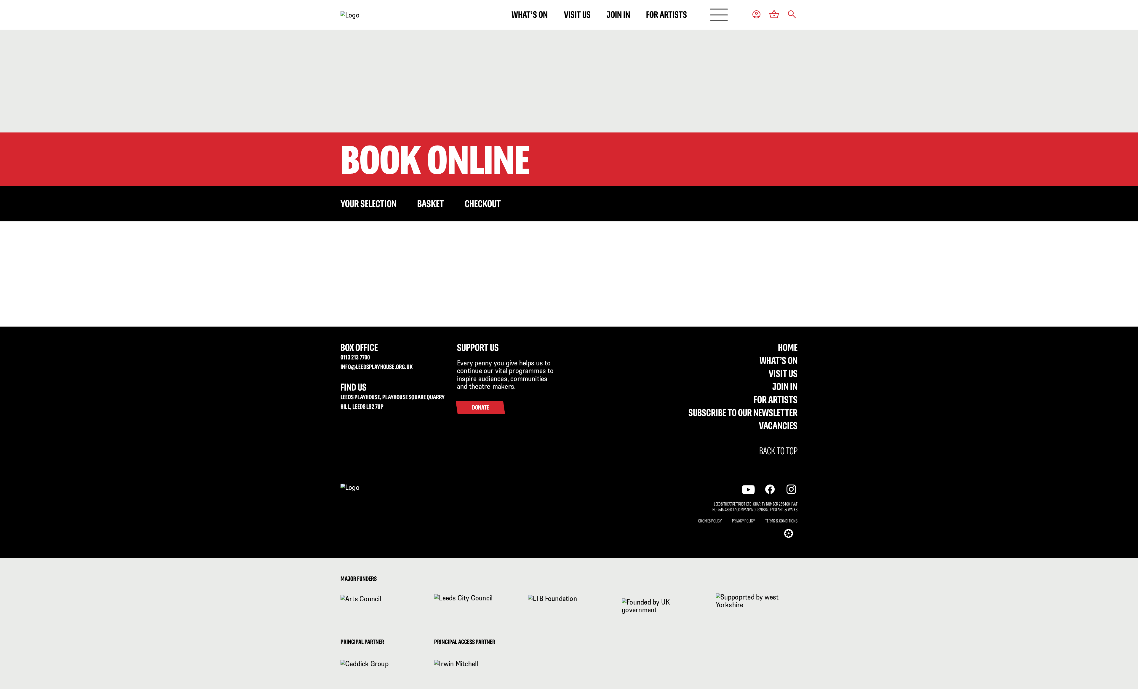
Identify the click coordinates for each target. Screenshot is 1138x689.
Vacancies (778, 425)
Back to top (778, 451)
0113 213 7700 (355, 357)
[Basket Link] (774, 15)
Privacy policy (743, 521)
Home (787, 347)
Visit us (577, 14)
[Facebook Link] (770, 489)
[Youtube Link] (748, 489)
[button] (792, 15)
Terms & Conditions (781, 521)
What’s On (778, 360)
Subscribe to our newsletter (742, 412)
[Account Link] (756, 15)
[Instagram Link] (791, 489)
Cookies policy (710, 521)
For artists (666, 14)
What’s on (530, 14)
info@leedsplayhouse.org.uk (377, 366)
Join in (618, 14)
